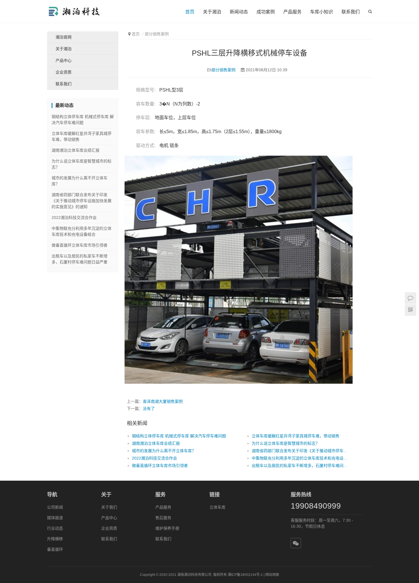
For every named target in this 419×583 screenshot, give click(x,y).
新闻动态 (239, 11)
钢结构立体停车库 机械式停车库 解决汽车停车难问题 (179, 436)
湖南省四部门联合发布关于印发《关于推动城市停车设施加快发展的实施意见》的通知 (299, 450)
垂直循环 (55, 549)
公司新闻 (55, 507)
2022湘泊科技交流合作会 (154, 458)
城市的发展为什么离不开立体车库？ (164, 450)
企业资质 (64, 72)
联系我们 (350, 11)
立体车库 (217, 507)
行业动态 (55, 528)
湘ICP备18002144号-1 (245, 575)
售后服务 (163, 517)
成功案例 (266, 11)
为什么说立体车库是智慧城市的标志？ (286, 443)
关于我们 (109, 507)
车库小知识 (321, 11)
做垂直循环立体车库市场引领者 (160, 465)
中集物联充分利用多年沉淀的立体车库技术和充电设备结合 (299, 458)
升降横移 (55, 539)
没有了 (149, 408)
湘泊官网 (64, 37)
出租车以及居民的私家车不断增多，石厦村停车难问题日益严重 (299, 465)
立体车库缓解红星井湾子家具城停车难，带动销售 (295, 436)
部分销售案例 (157, 34)
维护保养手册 (167, 528)
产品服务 (292, 11)
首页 (189, 11)
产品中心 (64, 60)
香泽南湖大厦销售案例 (163, 401)
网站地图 (272, 575)
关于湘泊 (212, 11)
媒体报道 (55, 517)
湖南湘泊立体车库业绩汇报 (156, 443)
